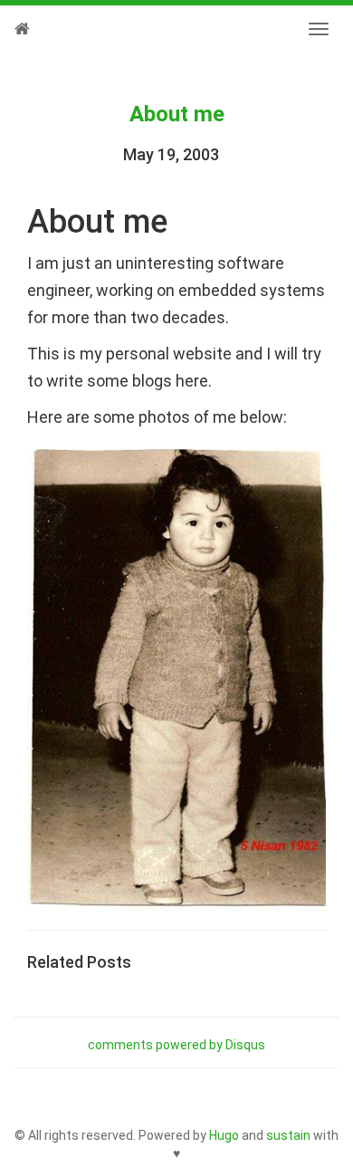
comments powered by (176, 1045)
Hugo (224, 1135)
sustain (288, 1135)
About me (176, 114)
